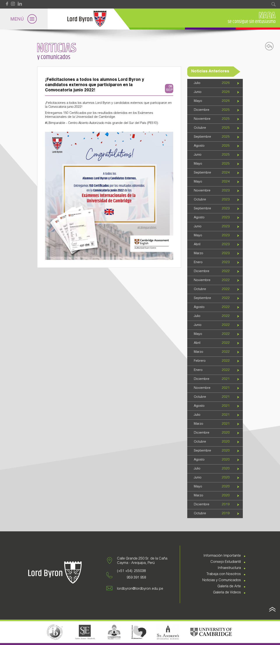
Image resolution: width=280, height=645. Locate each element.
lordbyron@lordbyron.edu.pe (140, 589)
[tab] (215, 83)
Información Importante (222, 556)
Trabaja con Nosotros (223, 574)
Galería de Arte (229, 586)
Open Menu (24, 19)
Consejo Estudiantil (225, 562)
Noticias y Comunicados (221, 580)
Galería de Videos (227, 593)
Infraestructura (229, 568)
